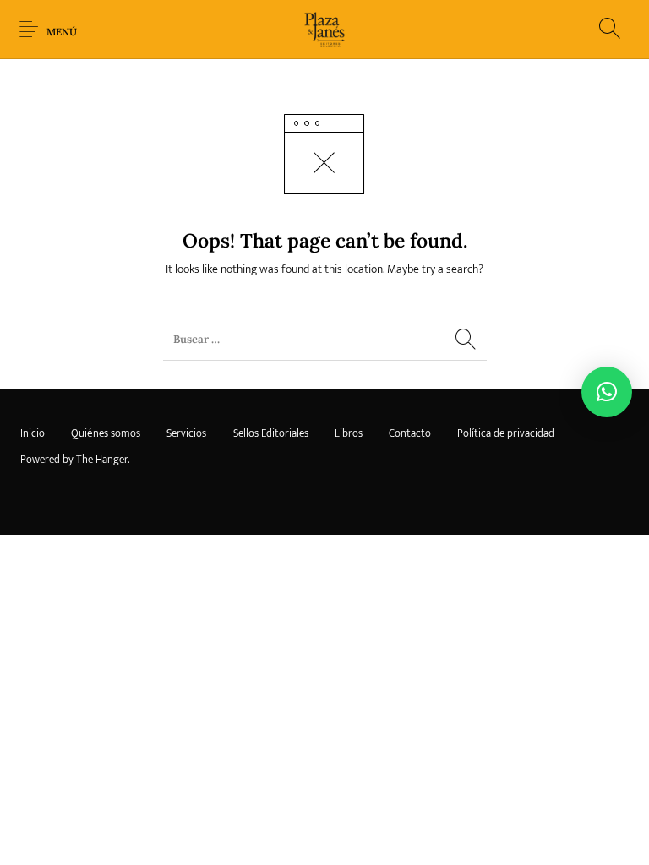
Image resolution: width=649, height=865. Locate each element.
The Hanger (102, 459)
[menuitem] (32, 434)
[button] (606, 392)
